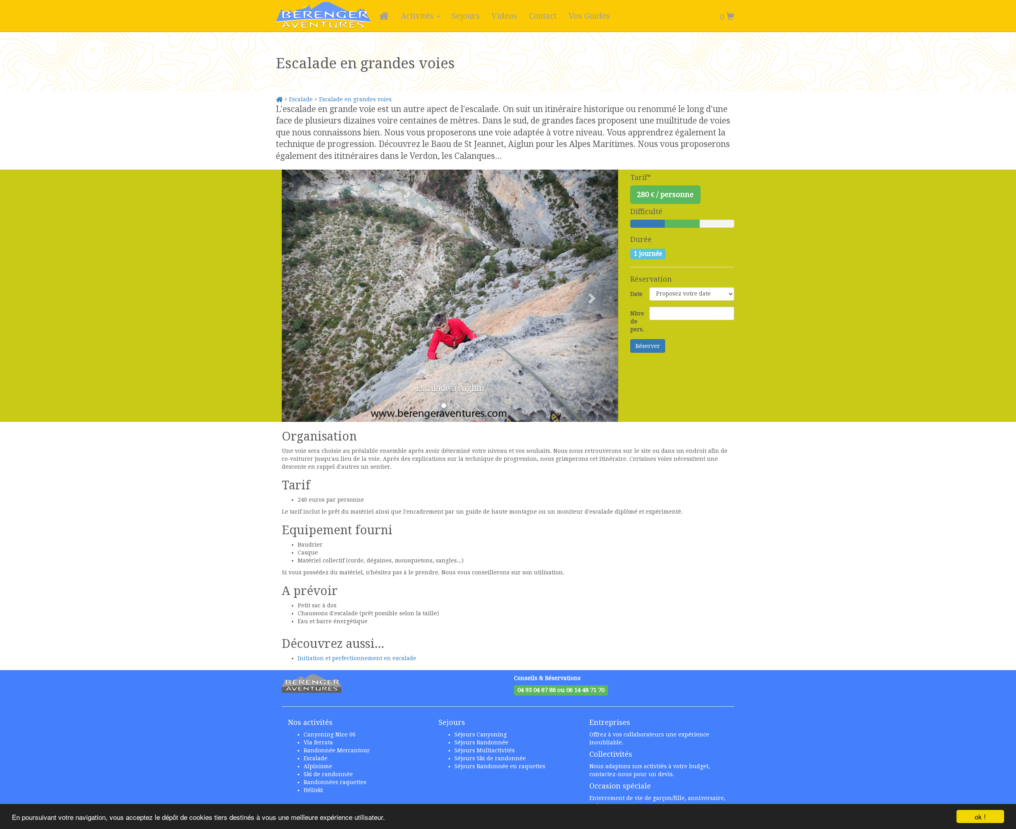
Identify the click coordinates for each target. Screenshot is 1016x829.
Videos (504, 16)
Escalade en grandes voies (355, 99)
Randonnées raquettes (335, 782)
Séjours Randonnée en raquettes (499, 766)
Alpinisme (318, 766)
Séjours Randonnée (481, 742)
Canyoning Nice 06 (330, 734)
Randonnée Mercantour (337, 750)
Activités (418, 16)
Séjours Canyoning (480, 734)
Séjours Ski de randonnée (490, 758)
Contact (543, 16)
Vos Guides (589, 16)
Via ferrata (318, 742)
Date (636, 294)
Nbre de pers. (637, 321)
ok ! (980, 816)
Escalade (301, 99)
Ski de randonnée (328, 774)
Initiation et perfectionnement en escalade (357, 658)
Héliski (313, 790)
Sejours (466, 16)
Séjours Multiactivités (484, 750)
